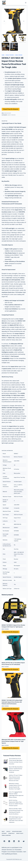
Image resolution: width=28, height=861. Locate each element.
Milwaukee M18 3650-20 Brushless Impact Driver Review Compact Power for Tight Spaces (13, 741)
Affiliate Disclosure (17, 831)
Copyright (4, 833)
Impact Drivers (11, 114)
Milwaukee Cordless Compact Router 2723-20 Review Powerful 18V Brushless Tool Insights (15, 786)
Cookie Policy (11, 833)
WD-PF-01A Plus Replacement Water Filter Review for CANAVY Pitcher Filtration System (16, 803)
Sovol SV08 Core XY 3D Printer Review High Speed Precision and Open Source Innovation (15, 761)
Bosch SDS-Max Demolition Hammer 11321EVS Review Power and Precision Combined (15, 769)
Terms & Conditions (6, 835)
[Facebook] (4, 841)
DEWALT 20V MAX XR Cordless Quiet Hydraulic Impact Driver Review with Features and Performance (12, 702)
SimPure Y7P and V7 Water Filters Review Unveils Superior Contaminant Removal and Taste (15, 778)
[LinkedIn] (14, 841)
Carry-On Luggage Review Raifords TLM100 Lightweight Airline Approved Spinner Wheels (16, 794)
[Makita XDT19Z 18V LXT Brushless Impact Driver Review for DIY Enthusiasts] (14, 647)
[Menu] (25, 2)
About (3, 831)
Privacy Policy (19, 833)
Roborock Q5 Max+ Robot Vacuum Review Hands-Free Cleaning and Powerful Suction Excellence (16, 811)
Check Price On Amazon (10, 109)
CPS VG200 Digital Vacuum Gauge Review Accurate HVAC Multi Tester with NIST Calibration (16, 819)
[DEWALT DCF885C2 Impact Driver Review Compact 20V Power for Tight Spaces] (14, 610)
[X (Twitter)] (9, 841)
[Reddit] (23, 841)
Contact (8, 831)
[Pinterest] (19, 841)
